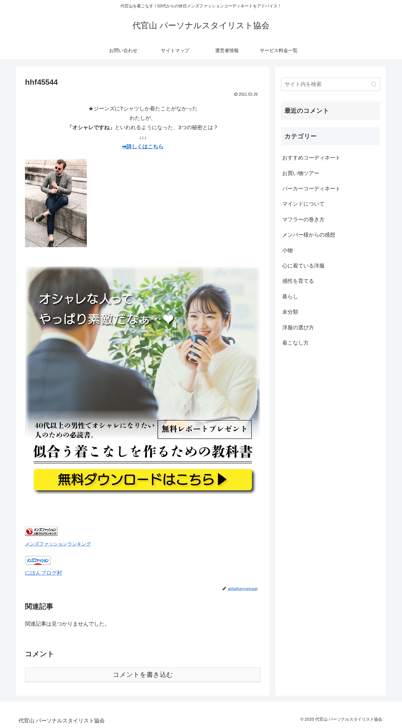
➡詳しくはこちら (143, 146)
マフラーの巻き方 (303, 219)
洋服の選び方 (298, 327)
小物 (287, 250)
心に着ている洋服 (303, 266)
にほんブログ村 (43, 573)
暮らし (290, 297)
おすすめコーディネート (311, 158)
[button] (374, 84)
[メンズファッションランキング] (41, 534)
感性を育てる (298, 281)
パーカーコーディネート (311, 189)
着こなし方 (295, 343)
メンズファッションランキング (58, 543)
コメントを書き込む (143, 674)
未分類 (290, 312)
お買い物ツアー (300, 173)
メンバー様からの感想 (308, 235)
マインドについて (303, 204)
